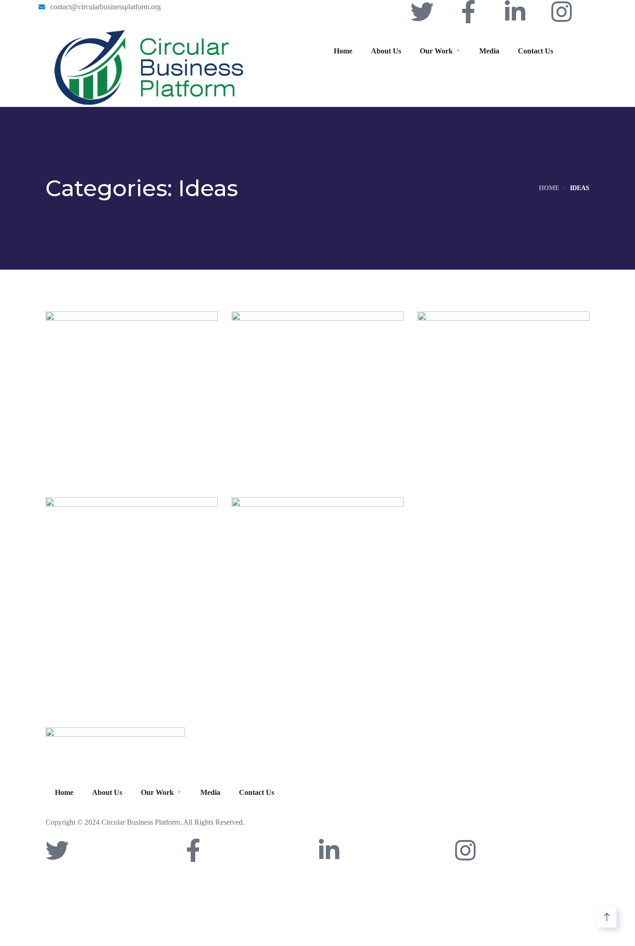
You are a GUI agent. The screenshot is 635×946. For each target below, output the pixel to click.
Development (90, 649)
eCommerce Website (499, 447)
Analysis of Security (308, 447)
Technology (301, 463)
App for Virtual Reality (130, 447)
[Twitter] (422, 11)
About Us (386, 51)
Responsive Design (121, 633)
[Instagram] (561, 11)
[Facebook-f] (468, 11)
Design (77, 463)
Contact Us (535, 51)
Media (489, 51)
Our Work (436, 51)
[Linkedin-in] (515, 11)
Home (343, 51)
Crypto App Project (307, 633)
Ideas (106, 463)
